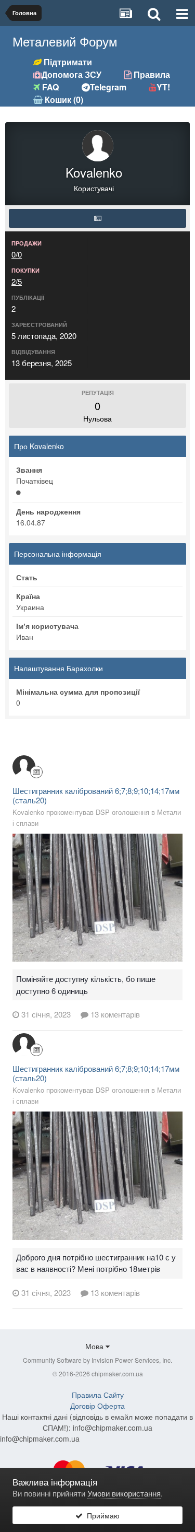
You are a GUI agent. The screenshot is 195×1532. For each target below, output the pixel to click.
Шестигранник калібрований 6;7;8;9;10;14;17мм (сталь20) (95, 795)
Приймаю (101, 1515)
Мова (95, 1346)
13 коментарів (114, 1014)
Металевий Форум (65, 41)
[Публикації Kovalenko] (97, 218)
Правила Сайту (98, 1394)
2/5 (16, 281)
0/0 (16, 254)
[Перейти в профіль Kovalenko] (23, 766)
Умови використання (124, 1493)
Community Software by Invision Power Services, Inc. (97, 1359)
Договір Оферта (97, 1405)
